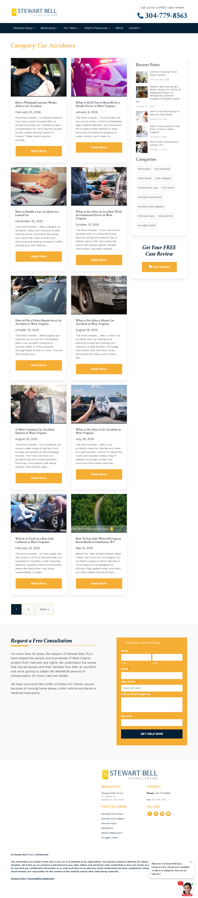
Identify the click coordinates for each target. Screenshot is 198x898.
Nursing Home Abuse (150, 197)
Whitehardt (42, 854)
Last (154, 663)
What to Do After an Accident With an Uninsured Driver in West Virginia (99, 215)
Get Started (161, 267)
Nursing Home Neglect (151, 206)
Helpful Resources (95, 28)
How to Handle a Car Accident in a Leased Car (37, 213)
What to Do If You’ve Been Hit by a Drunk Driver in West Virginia (98, 104)
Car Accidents (162, 168)
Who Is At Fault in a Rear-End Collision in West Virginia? (34, 540)
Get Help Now (152, 734)
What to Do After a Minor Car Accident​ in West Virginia (95, 322)
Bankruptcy (48, 28)
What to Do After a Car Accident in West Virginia (98, 431)
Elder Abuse (145, 178)
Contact (134, 28)
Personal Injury (23, 28)
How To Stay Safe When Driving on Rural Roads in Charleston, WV (98, 540)
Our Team (70, 28)
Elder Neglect (163, 178)
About (119, 28)
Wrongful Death (147, 225)
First (123, 663)
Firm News (168, 187)
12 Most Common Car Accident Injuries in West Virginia (35, 431)
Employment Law (148, 187)
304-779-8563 (165, 15)
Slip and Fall (166, 216)
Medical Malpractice (111, 833)
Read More (38, 151)
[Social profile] (149, 813)
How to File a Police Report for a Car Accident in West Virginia (38, 322)
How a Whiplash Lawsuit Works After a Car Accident (36, 104)
